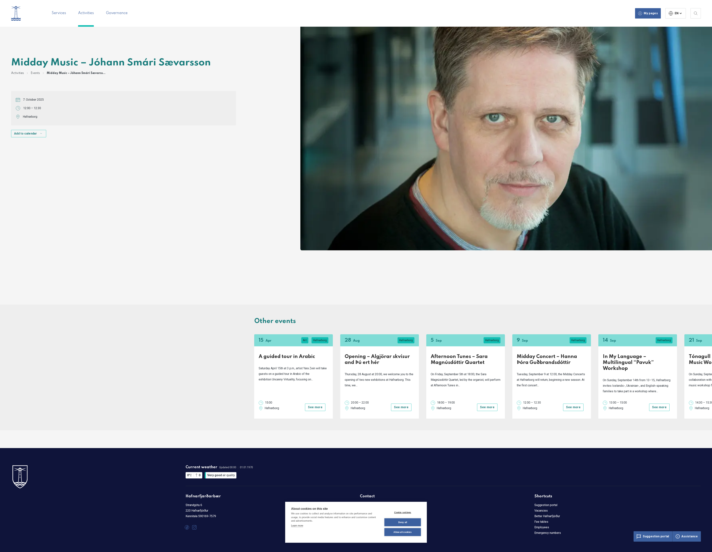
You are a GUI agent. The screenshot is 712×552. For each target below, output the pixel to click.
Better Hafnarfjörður (547, 516)
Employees (541, 527)
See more (315, 407)
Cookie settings (402, 512)
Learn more (297, 525)
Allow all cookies (402, 532)
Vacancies (541, 510)
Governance (117, 13)
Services (59, 13)
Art (305, 340)
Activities (86, 13)
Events (35, 73)
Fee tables (541, 521)
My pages (651, 13)
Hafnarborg (30, 116)
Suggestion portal (545, 505)
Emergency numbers (547, 533)
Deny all (402, 522)
